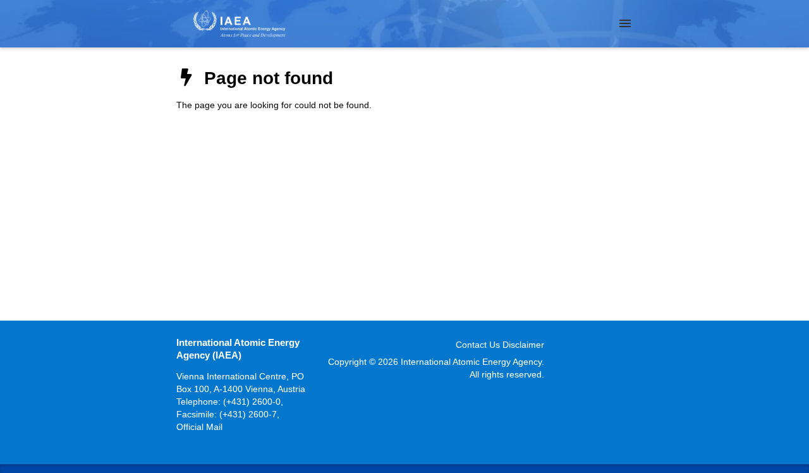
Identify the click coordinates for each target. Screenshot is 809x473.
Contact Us (478, 345)
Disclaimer (523, 345)
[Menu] (625, 23)
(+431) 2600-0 (252, 401)
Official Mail (199, 427)
